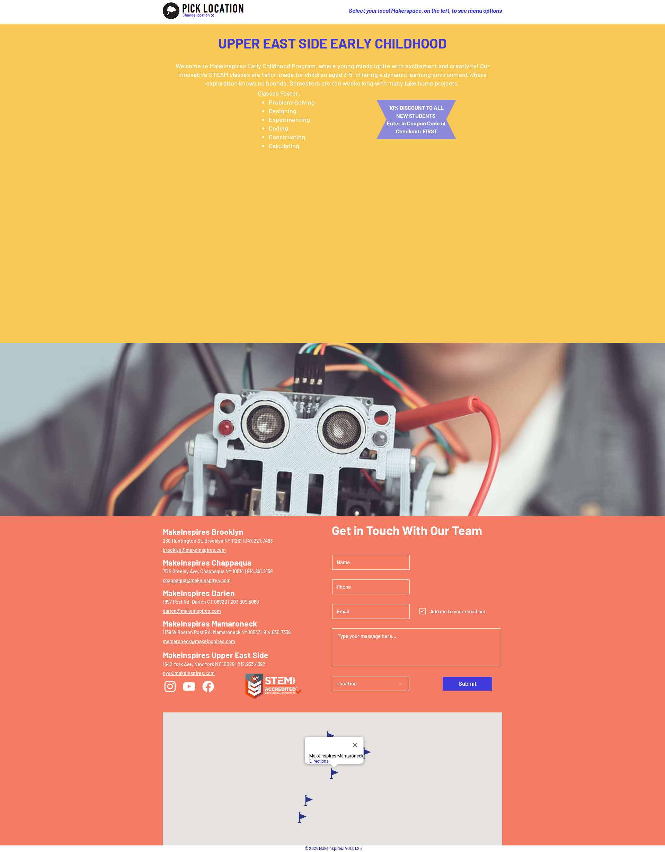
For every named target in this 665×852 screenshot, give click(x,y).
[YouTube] (189, 686)
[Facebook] (208, 686)
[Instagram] (170, 686)
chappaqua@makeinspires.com (197, 580)
